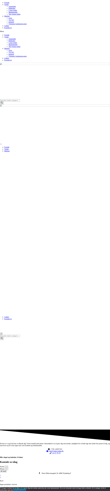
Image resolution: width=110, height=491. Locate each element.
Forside (6, 3)
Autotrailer (12, 6)
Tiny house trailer (14, 14)
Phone (2, 469)
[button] (55, 31)
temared (11, 22)
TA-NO (11, 20)
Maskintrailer (13, 12)
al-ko (10, 18)
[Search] (2, 103)
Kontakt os (8, 28)
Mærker (7, 16)
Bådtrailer (12, 8)
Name (2, 467)
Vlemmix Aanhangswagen (18, 24)
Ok (14, 490)
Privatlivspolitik (20, 490)
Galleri (6, 26)
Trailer (6, 4)
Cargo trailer (13, 10)
